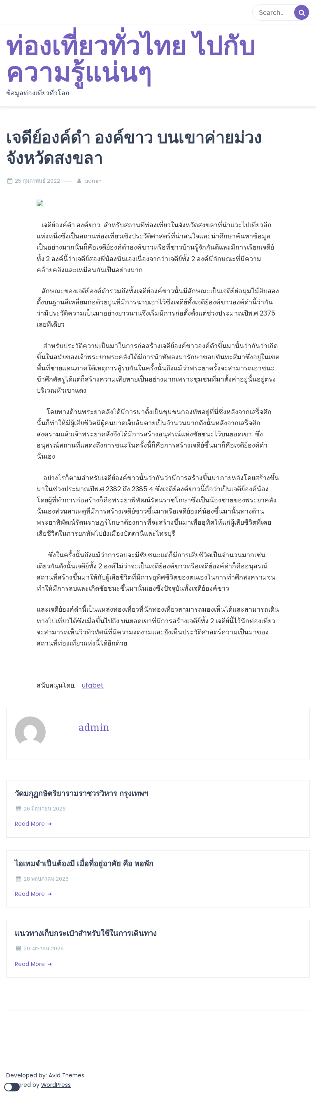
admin (93, 180)
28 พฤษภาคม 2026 (46, 878)
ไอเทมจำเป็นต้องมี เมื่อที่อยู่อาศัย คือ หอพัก (84, 863)
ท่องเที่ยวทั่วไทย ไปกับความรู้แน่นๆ (131, 59)
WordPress (56, 1085)
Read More (30, 824)
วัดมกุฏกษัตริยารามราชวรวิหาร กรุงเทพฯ (82, 793)
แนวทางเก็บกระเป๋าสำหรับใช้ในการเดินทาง (86, 933)
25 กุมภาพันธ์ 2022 (37, 180)
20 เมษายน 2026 (43, 948)
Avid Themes (66, 1075)
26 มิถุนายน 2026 (44, 808)
